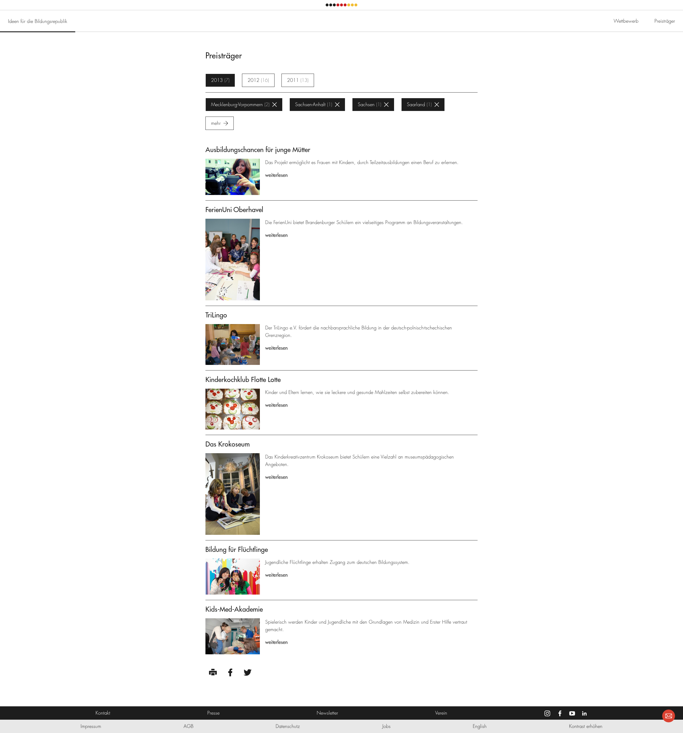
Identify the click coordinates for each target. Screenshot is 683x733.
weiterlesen (276, 175)
